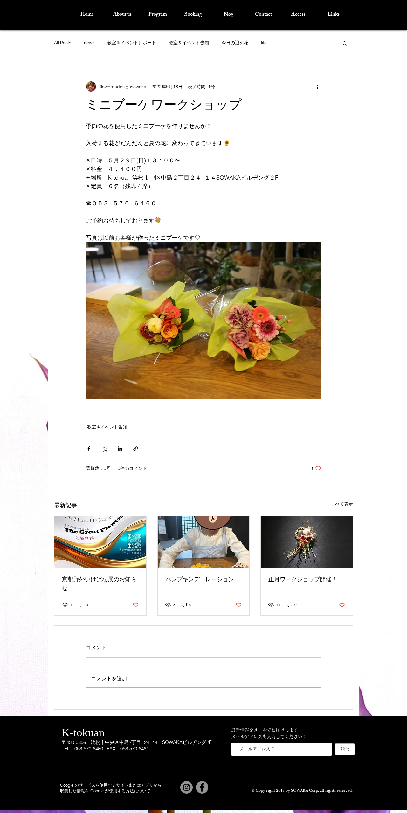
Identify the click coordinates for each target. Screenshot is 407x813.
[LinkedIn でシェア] (120, 449)
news (89, 43)
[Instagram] (186, 787)
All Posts (62, 43)
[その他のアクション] (317, 86)
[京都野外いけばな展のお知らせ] (100, 542)
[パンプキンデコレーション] (204, 542)
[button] (345, 43)
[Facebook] (202, 787)
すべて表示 (342, 504)
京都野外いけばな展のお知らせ (99, 584)
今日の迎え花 (235, 43)
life (264, 43)
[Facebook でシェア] (89, 449)
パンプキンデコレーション (199, 580)
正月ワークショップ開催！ (302, 580)
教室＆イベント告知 (189, 43)
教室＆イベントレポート (131, 43)
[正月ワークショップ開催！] (307, 542)
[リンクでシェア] (136, 449)
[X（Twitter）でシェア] (104, 449)
